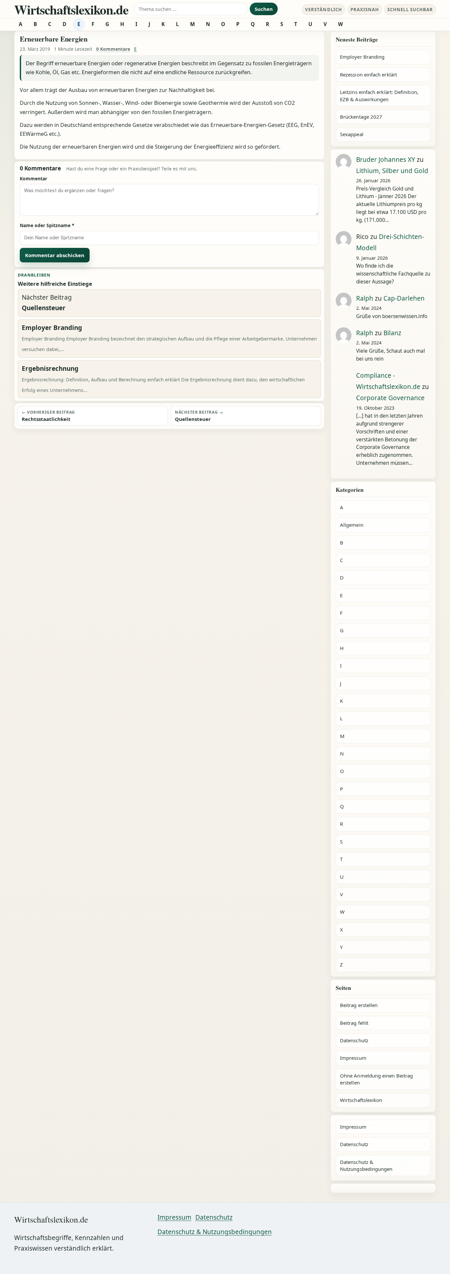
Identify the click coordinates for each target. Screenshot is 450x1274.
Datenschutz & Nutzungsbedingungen (366, 1165)
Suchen (264, 9)
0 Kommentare (113, 49)
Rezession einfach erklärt (368, 74)
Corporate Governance (390, 398)
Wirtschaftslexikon (361, 1100)
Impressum (353, 1057)
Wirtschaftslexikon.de (71, 9)
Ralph (364, 298)
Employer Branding (362, 56)
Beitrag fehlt (354, 1023)
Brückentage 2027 (361, 116)
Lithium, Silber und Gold (392, 170)
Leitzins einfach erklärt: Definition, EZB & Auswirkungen (379, 95)
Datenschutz (354, 1040)
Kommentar (33, 178)
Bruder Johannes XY (385, 159)
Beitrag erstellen (359, 1005)
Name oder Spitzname (47, 225)
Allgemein (351, 524)
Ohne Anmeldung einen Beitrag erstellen (376, 1079)
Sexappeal (351, 134)
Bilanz (392, 333)
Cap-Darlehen (404, 298)
